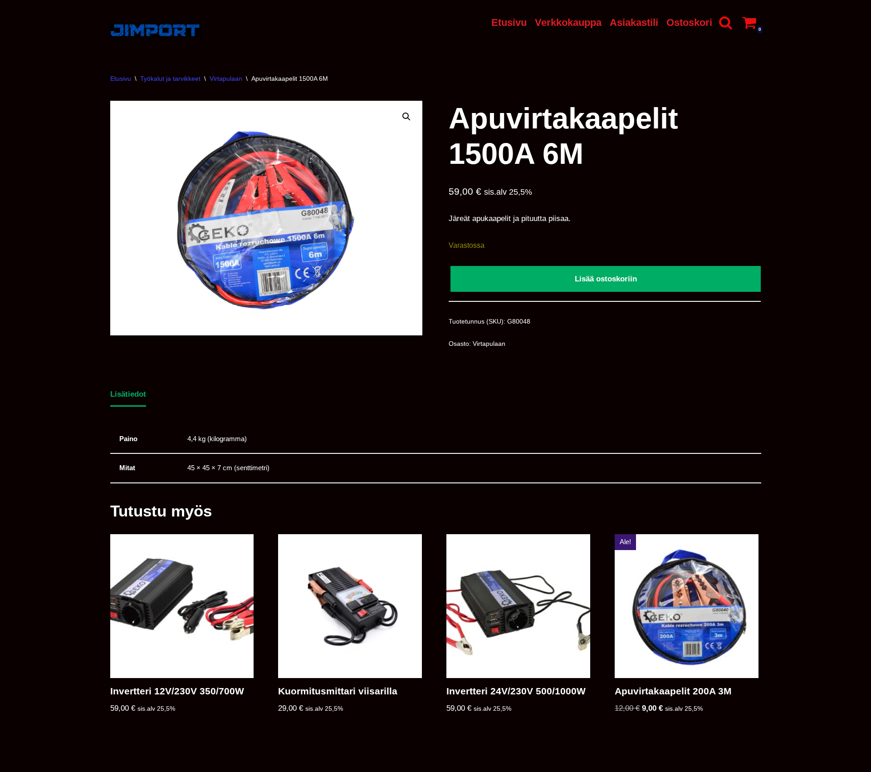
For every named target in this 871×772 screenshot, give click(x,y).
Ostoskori (689, 22)
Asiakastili (634, 22)
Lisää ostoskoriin (606, 279)
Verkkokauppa (568, 22)
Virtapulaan (226, 78)
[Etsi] (726, 22)
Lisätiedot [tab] (128, 394)
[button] (406, 116)
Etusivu (509, 22)
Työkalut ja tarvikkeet (170, 78)
